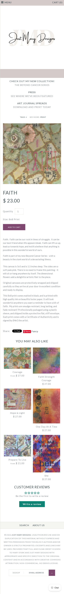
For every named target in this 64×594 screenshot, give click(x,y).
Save (28, 331)
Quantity (8, 211)
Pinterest (32, 74)
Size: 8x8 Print (11, 219)
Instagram (39, 74)
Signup (16, 573)
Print (43, 117)
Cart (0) (57, 2)
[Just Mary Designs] (32, 7)
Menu (8, 2)
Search (24, 525)
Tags (23, 117)
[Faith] (32, 125)
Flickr (46, 74)
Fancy (35, 331)
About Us (39, 525)
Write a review (32, 504)
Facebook (18, 74)
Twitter (25, 74)
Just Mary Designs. (21, 535)
